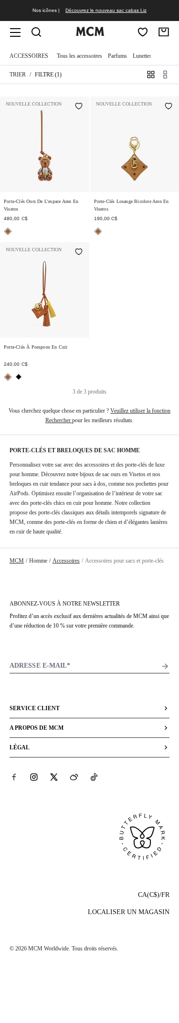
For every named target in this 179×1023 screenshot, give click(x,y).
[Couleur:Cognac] (8, 231)
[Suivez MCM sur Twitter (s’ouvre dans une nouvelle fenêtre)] (54, 777)
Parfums (117, 56)
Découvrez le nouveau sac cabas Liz (106, 10)
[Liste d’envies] (142, 32)
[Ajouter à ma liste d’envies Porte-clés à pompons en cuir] (78, 252)
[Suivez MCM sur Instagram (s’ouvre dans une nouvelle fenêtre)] (34, 777)
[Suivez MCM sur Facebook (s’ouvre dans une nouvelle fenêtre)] (14, 777)
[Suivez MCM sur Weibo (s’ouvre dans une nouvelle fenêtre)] (74, 777)
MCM (17, 560)
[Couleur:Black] (19, 377)
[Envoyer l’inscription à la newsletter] (165, 666)
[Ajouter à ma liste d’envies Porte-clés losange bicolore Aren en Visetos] (168, 106)
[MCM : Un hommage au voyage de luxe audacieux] (90, 34)
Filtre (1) (48, 74)
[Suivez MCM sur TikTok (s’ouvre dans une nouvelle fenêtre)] (94, 777)
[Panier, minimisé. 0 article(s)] (163, 32)
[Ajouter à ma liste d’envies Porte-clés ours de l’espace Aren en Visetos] (78, 106)
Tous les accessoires (79, 56)
